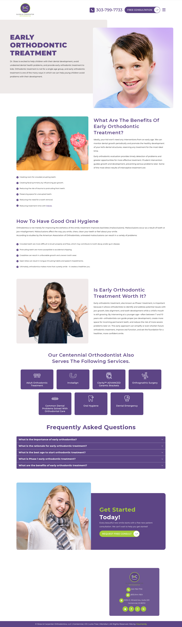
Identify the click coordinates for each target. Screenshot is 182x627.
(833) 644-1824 (137, 595)
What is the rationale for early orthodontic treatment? (53, 446)
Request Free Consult (117, 533)
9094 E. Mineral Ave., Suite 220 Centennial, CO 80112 (136, 601)
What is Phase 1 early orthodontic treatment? (47, 458)
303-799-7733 (136, 589)
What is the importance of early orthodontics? (48, 439)
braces (49, 206)
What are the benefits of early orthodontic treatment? (53, 465)
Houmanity (141, 624)
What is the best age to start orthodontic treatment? (52, 452)
